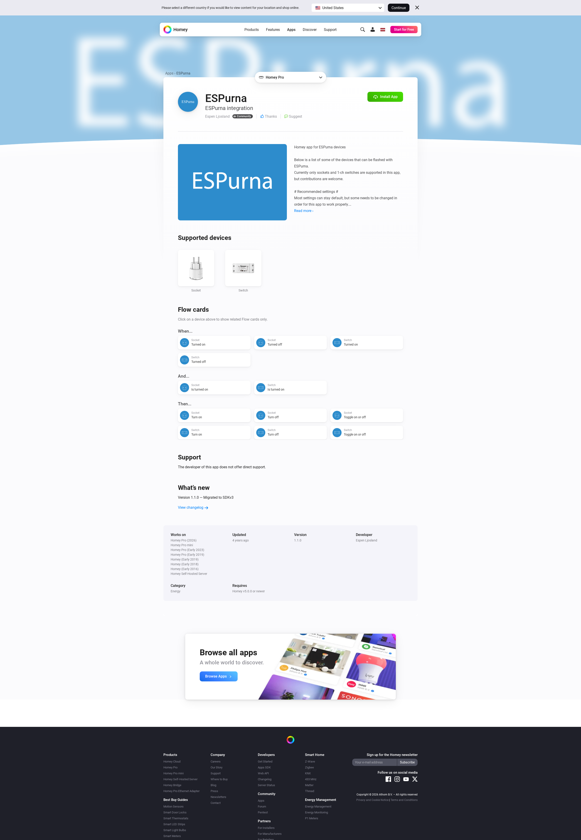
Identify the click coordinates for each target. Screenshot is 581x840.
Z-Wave (310, 761)
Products (251, 29)
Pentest (263, 812)
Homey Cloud (171, 761)
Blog (213, 785)
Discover (310, 29)
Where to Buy (219, 779)
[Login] (373, 29)
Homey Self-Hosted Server (180, 779)
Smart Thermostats (175, 818)
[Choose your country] (383, 29)
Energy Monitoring (316, 812)
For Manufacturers (270, 833)
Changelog (264, 779)
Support (330, 29)
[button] (348, 8)
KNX (308, 773)
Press (214, 791)
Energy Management (318, 806)
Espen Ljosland (366, 540)
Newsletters (218, 797)
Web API (263, 773)
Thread (309, 791)
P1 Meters (311, 818)
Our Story (216, 767)
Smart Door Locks (175, 812)
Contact (216, 803)
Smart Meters (172, 836)
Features (273, 29)
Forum (262, 806)
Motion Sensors (173, 806)
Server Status (266, 785)
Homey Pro (170, 767)
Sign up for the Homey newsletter (392, 755)
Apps (291, 29)
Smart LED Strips (174, 824)
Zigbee (309, 767)
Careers (216, 761)
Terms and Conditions (404, 800)
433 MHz (310, 779)
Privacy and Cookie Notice (372, 800)
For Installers (266, 828)
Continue (398, 8)
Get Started (265, 761)
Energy (175, 591)
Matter (309, 785)
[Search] (363, 29)
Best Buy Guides (175, 800)
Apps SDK (264, 767)
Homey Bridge (172, 785)
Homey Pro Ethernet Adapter (181, 791)
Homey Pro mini (173, 773)
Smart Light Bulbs (174, 830)
